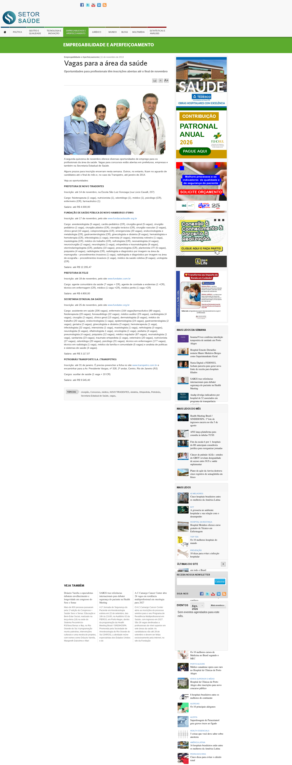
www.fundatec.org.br (119, 305)
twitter (88, 5)
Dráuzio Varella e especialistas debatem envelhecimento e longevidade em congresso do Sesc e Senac (78, 597)
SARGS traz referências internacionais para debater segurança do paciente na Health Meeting (114, 597)
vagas (112, 396)
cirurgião (85, 392)
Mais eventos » (217, 605)
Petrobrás (155, 392)
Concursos (95, 392)
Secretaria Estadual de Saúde (94, 396)
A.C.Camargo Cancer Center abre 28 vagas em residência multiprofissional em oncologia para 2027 (151, 597)
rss (104, 5)
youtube (93, 5)
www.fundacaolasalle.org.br (122, 218)
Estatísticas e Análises (157, 32)
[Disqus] (118, 449)
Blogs (124, 32)
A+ (166, 80)
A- (161, 80)
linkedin (99, 5)
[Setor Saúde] (23, 17)
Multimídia (138, 32)
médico (105, 392)
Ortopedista (144, 392)
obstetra (134, 392)
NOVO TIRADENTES (119, 392)
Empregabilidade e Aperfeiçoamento (76, 32)
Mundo (112, 32)
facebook (82, 5)
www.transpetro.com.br (144, 365)
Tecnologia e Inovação (54, 32)
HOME (5, 32)
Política (17, 32)
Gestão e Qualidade (35, 32)
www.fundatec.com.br (119, 278)
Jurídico (96, 32)
